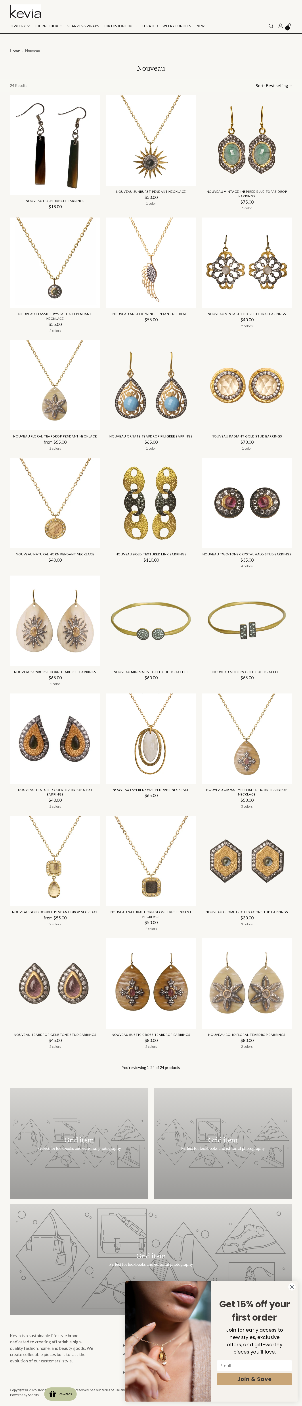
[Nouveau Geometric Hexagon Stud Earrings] (247, 861)
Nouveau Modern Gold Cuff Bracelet (246, 672)
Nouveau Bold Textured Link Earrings (151, 554)
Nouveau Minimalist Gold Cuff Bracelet (151, 672)
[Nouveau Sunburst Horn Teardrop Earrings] (55, 621)
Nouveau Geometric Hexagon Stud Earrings (247, 912)
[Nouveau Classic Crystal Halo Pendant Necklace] (55, 263)
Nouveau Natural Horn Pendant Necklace (55, 554)
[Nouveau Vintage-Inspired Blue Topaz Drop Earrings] (247, 140)
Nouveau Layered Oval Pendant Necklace (151, 790)
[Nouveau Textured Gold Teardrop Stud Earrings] (55, 738)
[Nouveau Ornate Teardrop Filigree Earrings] (151, 385)
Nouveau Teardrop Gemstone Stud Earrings (55, 1034)
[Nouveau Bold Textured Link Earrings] (151, 503)
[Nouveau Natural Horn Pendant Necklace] (55, 503)
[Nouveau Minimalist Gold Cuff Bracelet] (151, 621)
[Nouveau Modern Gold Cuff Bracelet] (247, 621)
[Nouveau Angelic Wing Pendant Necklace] (151, 263)
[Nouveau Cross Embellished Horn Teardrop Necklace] (247, 738)
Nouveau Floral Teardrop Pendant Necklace (55, 436)
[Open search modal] (271, 25)
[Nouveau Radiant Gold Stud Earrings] (247, 385)
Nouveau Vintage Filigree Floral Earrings (247, 314)
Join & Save (254, 1379)
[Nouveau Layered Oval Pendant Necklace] (151, 738)
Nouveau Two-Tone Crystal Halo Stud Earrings (247, 554)
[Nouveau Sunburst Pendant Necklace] (151, 140)
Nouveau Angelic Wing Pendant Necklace (151, 314)
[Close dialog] (292, 1287)
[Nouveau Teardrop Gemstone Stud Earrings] (55, 983)
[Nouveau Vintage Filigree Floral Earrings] (247, 263)
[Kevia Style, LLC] (25, 11)
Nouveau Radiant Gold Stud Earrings (247, 436)
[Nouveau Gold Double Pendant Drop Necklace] (55, 861)
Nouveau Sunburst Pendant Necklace (151, 191)
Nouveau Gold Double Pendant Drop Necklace (55, 912)
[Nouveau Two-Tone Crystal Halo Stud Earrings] (247, 503)
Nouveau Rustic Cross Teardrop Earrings (151, 1034)
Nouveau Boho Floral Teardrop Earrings (246, 1034)
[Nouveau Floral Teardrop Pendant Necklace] (55, 385)
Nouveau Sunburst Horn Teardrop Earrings (55, 672)
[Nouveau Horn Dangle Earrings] (55, 145)
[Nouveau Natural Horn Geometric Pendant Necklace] (151, 861)
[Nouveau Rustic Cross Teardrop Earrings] (151, 983)
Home (15, 50)
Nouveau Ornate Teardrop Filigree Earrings (151, 436)
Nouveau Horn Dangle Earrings (55, 201)
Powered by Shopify (24, 1395)
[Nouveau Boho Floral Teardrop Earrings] (247, 983)
